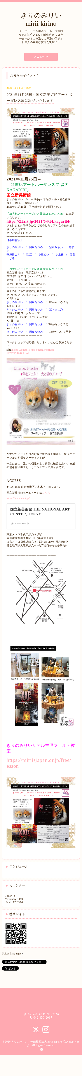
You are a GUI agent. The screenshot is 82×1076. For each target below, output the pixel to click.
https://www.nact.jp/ (18, 498)
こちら (46, 492)
